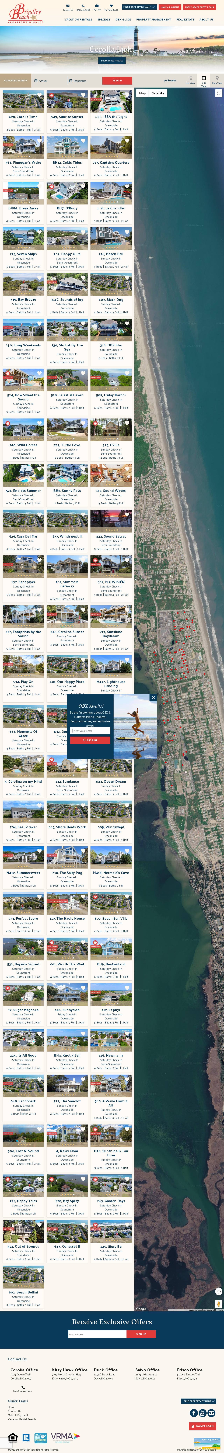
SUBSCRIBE (90, 740)
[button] (91, 706)
